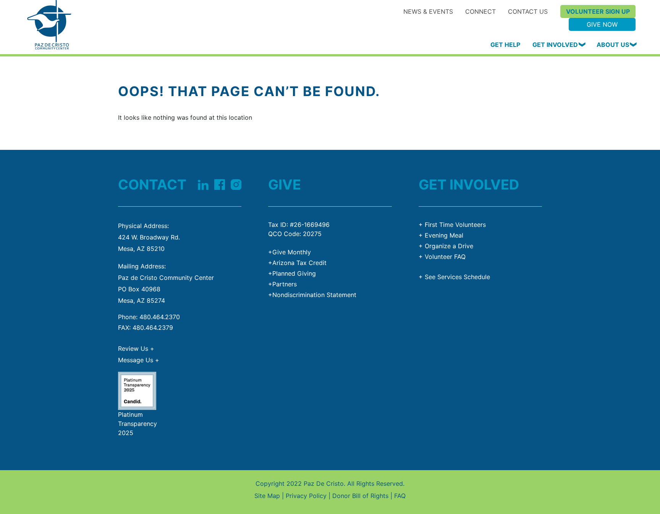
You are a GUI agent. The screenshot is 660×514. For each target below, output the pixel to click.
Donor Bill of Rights (360, 496)
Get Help (505, 44)
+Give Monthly (289, 252)
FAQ (400, 496)
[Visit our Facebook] (219, 184)
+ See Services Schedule (454, 277)
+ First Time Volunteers (452, 224)
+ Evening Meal (441, 235)
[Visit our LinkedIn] (203, 184)
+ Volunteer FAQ (442, 256)
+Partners (282, 284)
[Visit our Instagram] (236, 184)
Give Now (602, 24)
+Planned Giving (292, 273)
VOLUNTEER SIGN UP (598, 11)
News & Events (428, 11)
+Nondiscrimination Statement (312, 295)
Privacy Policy (306, 496)
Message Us (138, 360)
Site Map (267, 496)
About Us (613, 44)
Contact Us (528, 11)
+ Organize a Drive (446, 246)
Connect (480, 11)
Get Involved (555, 44)
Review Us (136, 348)
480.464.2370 (159, 317)
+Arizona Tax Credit (297, 263)
